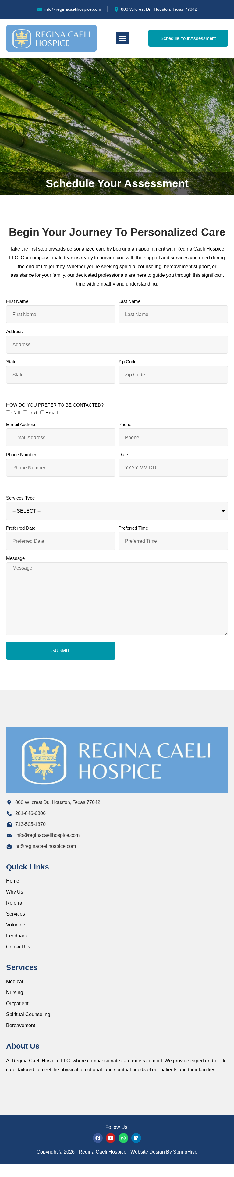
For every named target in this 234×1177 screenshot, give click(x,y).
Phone (125, 424)
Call (15, 412)
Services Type (20, 498)
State (11, 361)
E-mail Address (21, 424)
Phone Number (21, 454)
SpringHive (185, 1151)
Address (14, 331)
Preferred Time (133, 528)
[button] (122, 38)
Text (32, 412)
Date (123, 454)
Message (15, 558)
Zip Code (127, 361)
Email (51, 412)
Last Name (129, 301)
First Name (17, 301)
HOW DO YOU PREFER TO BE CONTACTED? (55, 405)
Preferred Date (20, 528)
